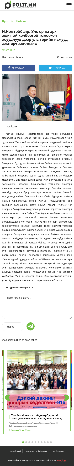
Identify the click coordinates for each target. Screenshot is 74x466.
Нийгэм (21, 21)
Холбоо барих (58, 451)
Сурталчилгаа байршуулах (36, 451)
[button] (66, 397)
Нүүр (5, 21)
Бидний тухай (15, 451)
